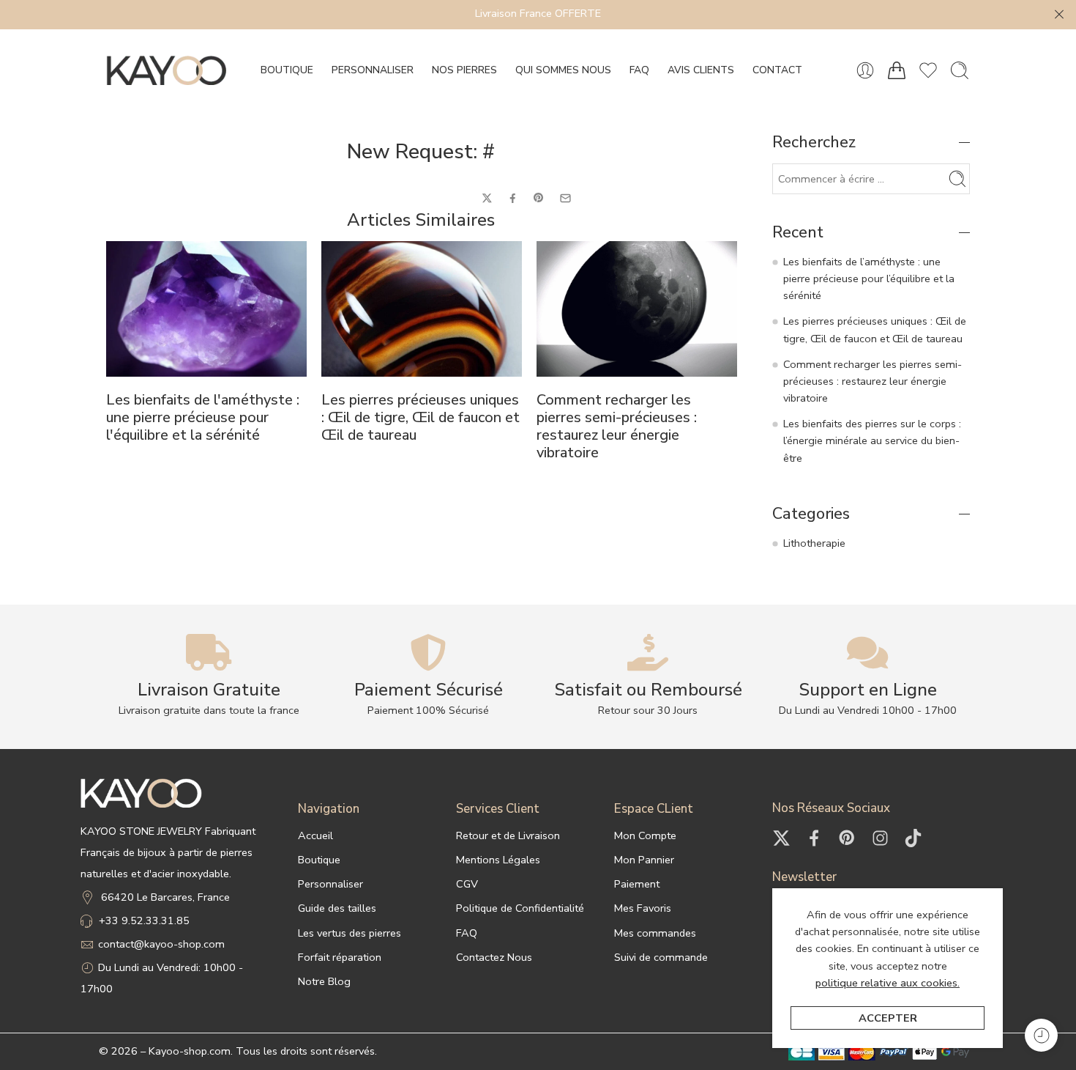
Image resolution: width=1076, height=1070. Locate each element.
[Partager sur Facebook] (512, 198)
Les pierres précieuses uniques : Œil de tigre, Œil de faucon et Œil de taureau (420, 417)
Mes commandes (655, 933)
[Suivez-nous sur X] (781, 838)
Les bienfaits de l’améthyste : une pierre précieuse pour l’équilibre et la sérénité (868, 278)
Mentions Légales (498, 859)
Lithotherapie (814, 543)
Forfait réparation (339, 957)
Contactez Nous (494, 957)
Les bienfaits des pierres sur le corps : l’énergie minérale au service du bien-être (872, 440)
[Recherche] (959, 70)
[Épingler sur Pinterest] (539, 198)
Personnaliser (330, 884)
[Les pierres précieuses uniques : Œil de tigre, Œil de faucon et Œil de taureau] (421, 309)
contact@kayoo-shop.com (161, 944)
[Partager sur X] (487, 198)
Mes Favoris (642, 908)
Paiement (637, 884)
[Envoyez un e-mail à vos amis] (565, 198)
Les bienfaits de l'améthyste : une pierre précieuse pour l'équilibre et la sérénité (202, 417)
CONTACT (777, 70)
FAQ (639, 70)
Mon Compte (645, 835)
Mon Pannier (644, 859)
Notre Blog (324, 981)
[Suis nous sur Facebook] (814, 838)
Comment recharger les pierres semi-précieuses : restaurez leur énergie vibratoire (617, 426)
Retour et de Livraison (508, 835)
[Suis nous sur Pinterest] (847, 838)
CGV (467, 884)
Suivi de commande (661, 957)
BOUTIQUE (287, 70)
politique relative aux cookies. (887, 982)
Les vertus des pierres (349, 933)
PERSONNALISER (373, 70)
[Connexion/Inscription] (865, 70)
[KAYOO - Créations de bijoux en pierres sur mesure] (166, 70)
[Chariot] (896, 70)
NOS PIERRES (464, 70)
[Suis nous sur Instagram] (880, 838)
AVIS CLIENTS (701, 70)
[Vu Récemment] (1041, 1035)
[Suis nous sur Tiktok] (913, 838)
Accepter (888, 1018)
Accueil (315, 835)
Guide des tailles (337, 908)
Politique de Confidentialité (520, 908)
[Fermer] (1059, 14)
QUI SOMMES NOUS (563, 70)
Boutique (319, 859)
